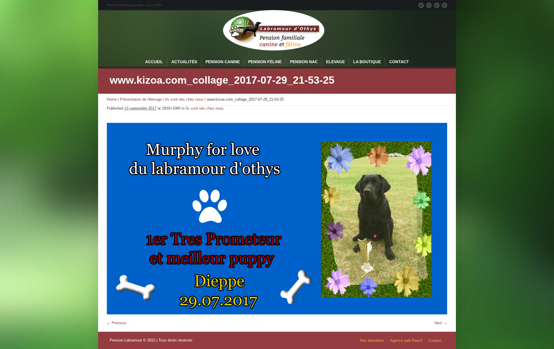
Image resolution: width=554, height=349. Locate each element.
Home (112, 99)
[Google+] (436, 5)
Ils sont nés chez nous (184, 99)
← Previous (116, 323)
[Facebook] (429, 5)
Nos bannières (372, 340)
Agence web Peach (406, 340)
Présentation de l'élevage (141, 99)
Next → (441, 323)
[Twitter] (421, 5)
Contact (434, 340)
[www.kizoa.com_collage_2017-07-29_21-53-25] (277, 218)
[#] (444, 5)
